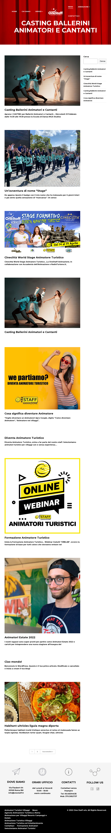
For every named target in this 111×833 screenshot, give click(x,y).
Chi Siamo (26, 11)
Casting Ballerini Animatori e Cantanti (31, 109)
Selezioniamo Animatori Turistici (20, 828)
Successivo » (47, 752)
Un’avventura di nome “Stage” (26, 190)
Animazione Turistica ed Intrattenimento (24, 823)
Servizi (38, 11)
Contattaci (73, 16)
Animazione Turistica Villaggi (18, 821)
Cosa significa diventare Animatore (29, 413)
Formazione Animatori (27, 826)
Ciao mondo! (13, 661)
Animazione (83, 7)
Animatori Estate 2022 (20, 637)
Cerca (86, 57)
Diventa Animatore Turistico (24, 437)
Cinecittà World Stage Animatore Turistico (34, 257)
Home (14, 11)
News (70, 7)
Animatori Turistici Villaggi (17, 810)
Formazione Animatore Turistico (27, 537)
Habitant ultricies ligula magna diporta (32, 725)
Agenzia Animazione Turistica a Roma (22, 813)
